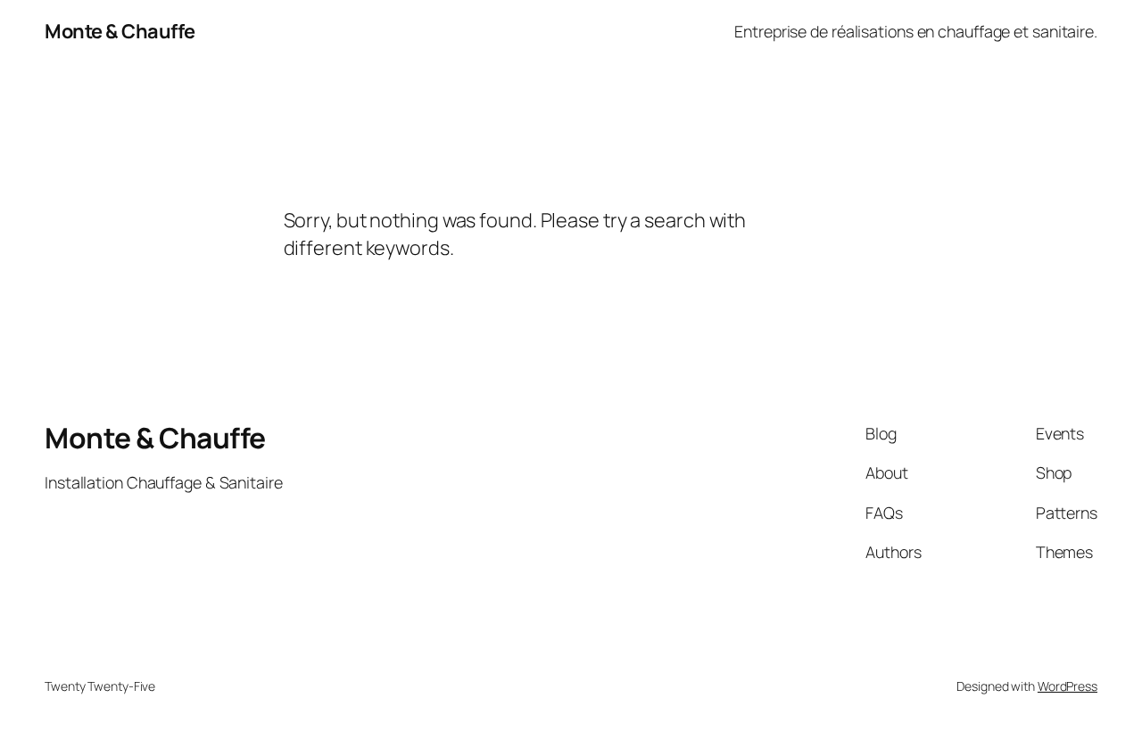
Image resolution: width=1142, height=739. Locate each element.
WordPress (1067, 685)
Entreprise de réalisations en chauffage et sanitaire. (915, 31)
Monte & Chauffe (120, 31)
